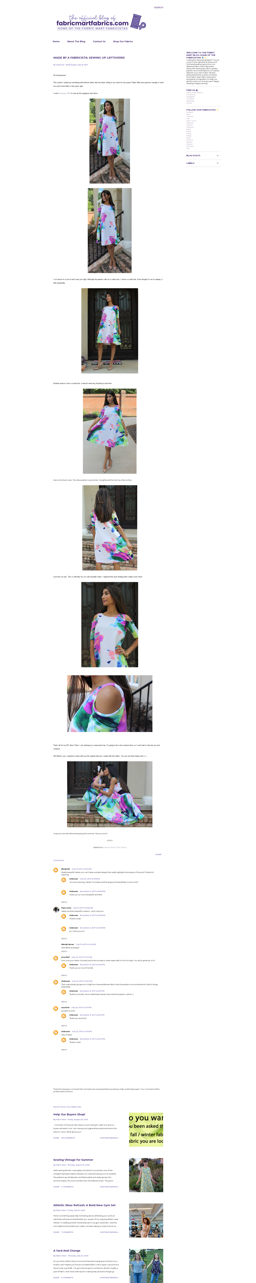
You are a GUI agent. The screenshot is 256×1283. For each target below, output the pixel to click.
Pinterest (190, 101)
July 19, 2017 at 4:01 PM (86, 944)
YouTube (190, 99)
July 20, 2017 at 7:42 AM (82, 957)
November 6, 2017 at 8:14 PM (92, 1039)
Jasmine (189, 123)
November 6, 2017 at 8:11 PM (92, 991)
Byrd (188, 114)
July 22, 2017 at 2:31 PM (82, 1031)
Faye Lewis (66, 908)
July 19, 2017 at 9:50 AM (83, 908)
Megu (188, 136)
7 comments (67, 1232)
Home (56, 41)
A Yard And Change (66, 1250)
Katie (188, 129)
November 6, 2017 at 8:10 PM (92, 965)
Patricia (189, 140)
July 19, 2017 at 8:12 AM (82, 869)
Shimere (190, 146)
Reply (64, 902)
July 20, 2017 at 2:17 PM (81, 1007)
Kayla (188, 131)
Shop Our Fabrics (123, 41)
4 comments (67, 1187)
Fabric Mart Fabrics (194, 92)
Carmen (189, 116)
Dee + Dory (191, 121)
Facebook (190, 94)
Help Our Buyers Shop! (69, 1114)
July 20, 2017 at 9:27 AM (82, 981)
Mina (188, 138)
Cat (187, 118)
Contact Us (99, 41)
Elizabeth (65, 869)
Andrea (189, 112)
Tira (187, 148)
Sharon (189, 144)
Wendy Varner (67, 944)
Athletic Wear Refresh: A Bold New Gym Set (84, 1205)
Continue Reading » (109, 1138)
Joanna (189, 125)
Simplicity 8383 (65, 93)
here (145, 756)
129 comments (68, 1138)
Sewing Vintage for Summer (73, 1159)
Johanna (190, 127)
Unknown (73, 879)
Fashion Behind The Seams (115, 847)
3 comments (67, 1278)
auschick (65, 1007)
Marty (188, 133)
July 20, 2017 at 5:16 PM (90, 879)
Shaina (189, 142)
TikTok (189, 103)
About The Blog (76, 41)
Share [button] (158, 854)
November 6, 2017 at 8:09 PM (92, 891)
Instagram (190, 97)
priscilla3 (65, 957)
